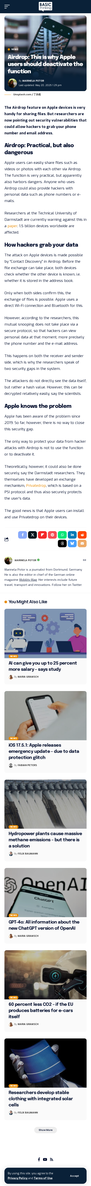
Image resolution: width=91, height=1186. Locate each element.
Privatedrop (36, 485)
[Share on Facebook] (22, 535)
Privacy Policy (17, 1178)
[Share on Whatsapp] (62, 535)
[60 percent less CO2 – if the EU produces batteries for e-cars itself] (45, 974)
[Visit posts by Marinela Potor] (12, 83)
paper (12, 226)
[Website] (85, 560)
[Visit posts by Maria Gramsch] (11, 677)
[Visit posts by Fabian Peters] (11, 765)
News (14, 49)
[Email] (82, 543)
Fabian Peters (27, 765)
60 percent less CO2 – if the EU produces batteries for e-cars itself (41, 1010)
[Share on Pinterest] (52, 535)
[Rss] (52, 1159)
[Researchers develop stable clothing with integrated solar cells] (45, 1063)
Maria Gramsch (28, 676)
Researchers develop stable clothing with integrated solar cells (41, 1098)
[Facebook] (39, 1159)
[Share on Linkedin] (72, 535)
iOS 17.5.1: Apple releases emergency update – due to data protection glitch (44, 751)
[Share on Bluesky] (72, 543)
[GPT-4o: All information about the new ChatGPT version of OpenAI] (45, 892)
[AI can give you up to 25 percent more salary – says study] (45, 633)
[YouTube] (45, 1159)
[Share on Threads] (62, 543)
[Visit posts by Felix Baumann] (11, 854)
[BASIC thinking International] (45, 7)
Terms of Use (43, 1178)
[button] (74, 1175)
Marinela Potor (33, 80)
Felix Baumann (28, 853)
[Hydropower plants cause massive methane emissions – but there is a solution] (45, 804)
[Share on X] (32, 535)
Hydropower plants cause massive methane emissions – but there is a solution (45, 840)
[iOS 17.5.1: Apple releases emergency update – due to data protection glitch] (45, 715)
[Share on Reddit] (82, 535)
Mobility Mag (28, 580)
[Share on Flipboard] (42, 535)
